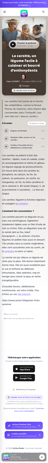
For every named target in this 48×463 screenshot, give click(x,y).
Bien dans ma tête (15, 21)
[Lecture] (42, 457)
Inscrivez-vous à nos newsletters (29, 409)
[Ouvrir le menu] (4, 11)
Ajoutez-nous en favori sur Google (26, 397)
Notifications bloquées (24, 389)
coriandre (9, 251)
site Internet (24, 294)
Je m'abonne (24, 5)
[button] (24, 457)
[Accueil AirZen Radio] (24, 11)
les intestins (21, 203)
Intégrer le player (38, 123)
